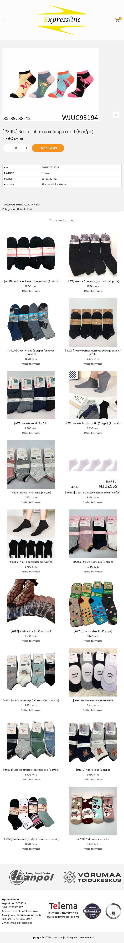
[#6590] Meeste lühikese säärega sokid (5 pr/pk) (93, 492)
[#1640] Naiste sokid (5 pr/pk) (93, 769)
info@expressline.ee (21, 922)
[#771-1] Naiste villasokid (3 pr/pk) (93, 631)
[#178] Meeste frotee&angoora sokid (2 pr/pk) (93, 281)
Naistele (21, 209)
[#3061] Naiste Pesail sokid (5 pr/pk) (31, 492)
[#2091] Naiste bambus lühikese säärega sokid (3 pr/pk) (93, 352)
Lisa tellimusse (48, 148)
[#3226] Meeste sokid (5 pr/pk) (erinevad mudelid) (31, 352)
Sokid (30, 209)
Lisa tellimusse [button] (32, 291)
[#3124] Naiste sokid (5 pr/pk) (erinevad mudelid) (31, 700)
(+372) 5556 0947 (21, 919)
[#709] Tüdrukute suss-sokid (92, 839)
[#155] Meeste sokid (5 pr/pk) (31, 423)
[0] (117, 20)
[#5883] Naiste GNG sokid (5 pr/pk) (93, 562)
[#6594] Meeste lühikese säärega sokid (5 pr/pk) (31, 769)
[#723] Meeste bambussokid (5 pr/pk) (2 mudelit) (93, 423)
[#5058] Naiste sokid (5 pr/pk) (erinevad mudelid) (31, 839)
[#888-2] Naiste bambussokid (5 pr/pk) (30, 562)
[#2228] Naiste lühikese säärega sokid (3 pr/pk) (31, 281)
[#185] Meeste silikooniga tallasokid (93, 700)
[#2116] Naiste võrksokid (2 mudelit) (31, 631)
